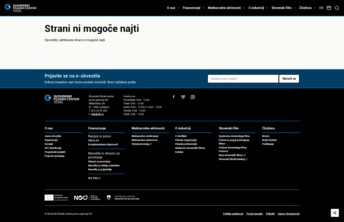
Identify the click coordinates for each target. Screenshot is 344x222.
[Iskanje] (336, 8)
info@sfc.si (97, 114)
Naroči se (289, 78)
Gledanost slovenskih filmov (190, 148)
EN (321, 8)
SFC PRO (93, 178)
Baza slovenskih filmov (231, 155)
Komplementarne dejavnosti (103, 144)
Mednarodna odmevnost (144, 140)
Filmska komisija (140, 144)
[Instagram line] (192, 97)
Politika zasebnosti (233, 213)
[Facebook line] (173, 97)
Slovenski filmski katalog (232, 159)
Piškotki (270, 213)
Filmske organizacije (186, 140)
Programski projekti (55, 152)
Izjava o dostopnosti (288, 213)
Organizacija (51, 140)
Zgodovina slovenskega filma (234, 136)
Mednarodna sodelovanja (145, 136)
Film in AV (93, 140)
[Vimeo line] (183, 97)
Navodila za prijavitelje (100, 169)
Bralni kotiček (269, 140)
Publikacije (268, 144)
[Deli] (334, 212)
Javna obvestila (53, 136)
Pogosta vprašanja (54, 156)
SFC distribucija (53, 148)
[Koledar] (328, 8)
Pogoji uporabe (254, 213)
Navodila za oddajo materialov (104, 165)
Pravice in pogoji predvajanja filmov (234, 142)
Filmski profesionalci (186, 144)
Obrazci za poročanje (99, 161)
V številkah (181, 136)
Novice (265, 136)
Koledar (179, 152)
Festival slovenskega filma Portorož (232, 149)
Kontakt (49, 144)
